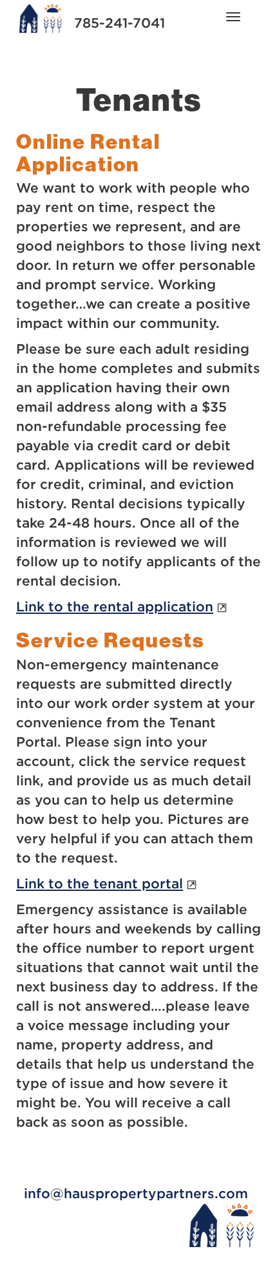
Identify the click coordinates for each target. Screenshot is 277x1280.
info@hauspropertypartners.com (136, 1193)
